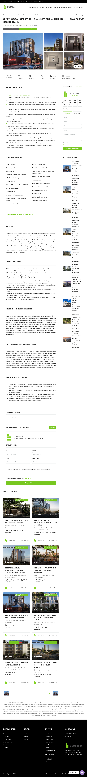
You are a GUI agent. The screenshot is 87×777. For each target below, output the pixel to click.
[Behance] (72, 774)
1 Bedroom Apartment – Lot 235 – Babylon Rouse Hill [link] (77, 207)
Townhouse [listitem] (49, 736)
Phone (34, 451)
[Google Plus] (59, 774)
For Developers (53, 7)
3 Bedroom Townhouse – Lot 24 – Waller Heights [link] (76, 298)
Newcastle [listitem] (7, 745)
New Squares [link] (12, 540)
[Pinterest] (66, 774)
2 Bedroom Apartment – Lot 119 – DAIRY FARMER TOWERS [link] (77, 335)
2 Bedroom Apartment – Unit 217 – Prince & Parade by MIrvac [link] (45, 617)
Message (8, 466)
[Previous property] (6, 693)
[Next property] (55, 693)
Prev (12, 693)
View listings (52, 427)
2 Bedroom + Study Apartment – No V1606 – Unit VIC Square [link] (45, 523)
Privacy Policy (29, 2)
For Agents (63, 7)
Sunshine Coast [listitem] (9, 742)
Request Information (31, 483)
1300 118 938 (19, 438)
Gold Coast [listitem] (8, 739)
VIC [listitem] (26, 734)
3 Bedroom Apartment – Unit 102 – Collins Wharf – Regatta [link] (45, 665)
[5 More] (74, 60)
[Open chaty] (82, 772)
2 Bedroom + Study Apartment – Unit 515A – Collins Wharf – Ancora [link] (76, 184)
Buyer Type (35, 458)
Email (7, 458)
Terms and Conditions (18, 2)
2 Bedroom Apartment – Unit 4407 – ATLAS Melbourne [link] (76, 249)
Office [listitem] (47, 747)
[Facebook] (46, 774)
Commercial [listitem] (49, 762)
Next (49, 693)
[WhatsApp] (76, 774)
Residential (7, 29)
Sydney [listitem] (6, 736)
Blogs (70, 7)
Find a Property (34, 7)
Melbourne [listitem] (8, 734)
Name (7, 451)
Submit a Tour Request (72, 148)
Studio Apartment (25, 642)
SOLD (21, 642)
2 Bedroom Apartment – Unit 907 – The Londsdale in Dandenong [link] (76, 279)
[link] (16, 508)
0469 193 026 (30, 438)
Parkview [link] (75, 264)
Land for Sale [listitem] (49, 742)
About (4, 2)
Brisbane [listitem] (7, 747)
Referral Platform (38, 2)
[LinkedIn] (56, 774)
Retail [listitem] (47, 745)
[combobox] (44, 462)
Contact (10, 2)
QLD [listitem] (26, 739)
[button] (76, 15)
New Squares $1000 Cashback (28, 29)
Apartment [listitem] (48, 734)
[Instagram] (53, 774)
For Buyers (43, 7)
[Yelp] (69, 774)
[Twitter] (50, 774)
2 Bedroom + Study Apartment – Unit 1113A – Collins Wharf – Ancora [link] (15, 570)
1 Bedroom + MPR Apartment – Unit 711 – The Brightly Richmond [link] (45, 570)
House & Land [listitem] (50, 739)
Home (6, 15)
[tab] (67, 86)
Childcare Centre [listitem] (50, 750)
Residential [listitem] (49, 759)
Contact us (68, 740)
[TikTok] (79, 774)
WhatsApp (40, 438)
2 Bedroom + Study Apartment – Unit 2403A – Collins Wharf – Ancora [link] (76, 226)
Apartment (12, 15)
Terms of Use (27, 478)
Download (52, 418)
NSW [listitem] (26, 736)
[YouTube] (63, 774)
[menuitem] (78, 7)
